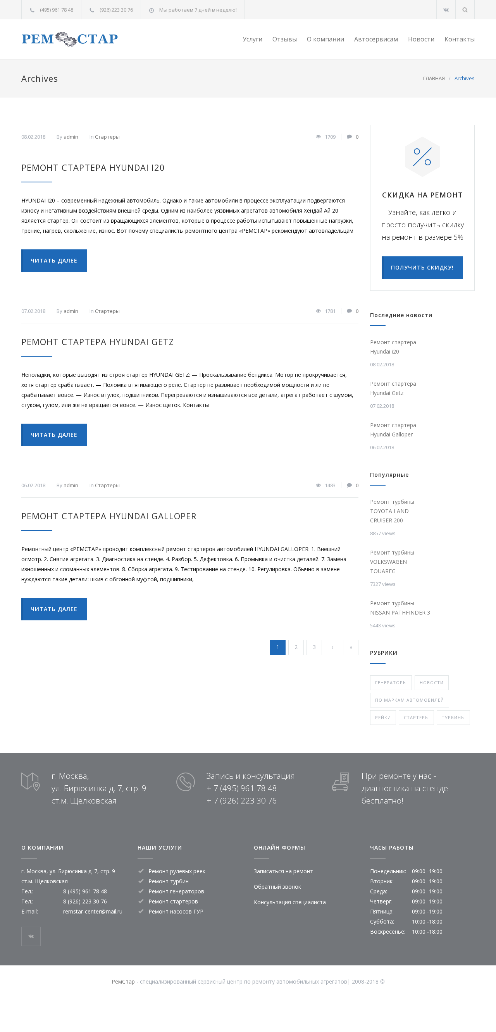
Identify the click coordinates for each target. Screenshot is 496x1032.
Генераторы (391, 682)
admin (71, 136)
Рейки (383, 717)
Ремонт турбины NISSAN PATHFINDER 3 (400, 607)
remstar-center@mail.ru (92, 911)
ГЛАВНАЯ (434, 78)
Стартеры (107, 136)
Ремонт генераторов (176, 891)
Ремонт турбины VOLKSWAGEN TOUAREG (392, 562)
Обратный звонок (277, 886)
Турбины (453, 717)
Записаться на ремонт (283, 871)
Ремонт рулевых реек (176, 871)
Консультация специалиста (290, 902)
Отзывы (284, 39)
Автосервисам (376, 39)
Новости (421, 39)
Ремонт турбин (168, 881)
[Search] (465, 9)
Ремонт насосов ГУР (175, 911)
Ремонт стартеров (173, 901)
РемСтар (123, 981)
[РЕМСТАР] (93, 39)
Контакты (459, 39)
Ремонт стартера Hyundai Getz (97, 341)
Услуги (252, 39)
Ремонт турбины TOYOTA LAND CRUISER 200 (392, 511)
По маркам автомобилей (409, 700)
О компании (325, 39)
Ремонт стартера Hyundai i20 (93, 167)
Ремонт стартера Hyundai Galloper (108, 516)
